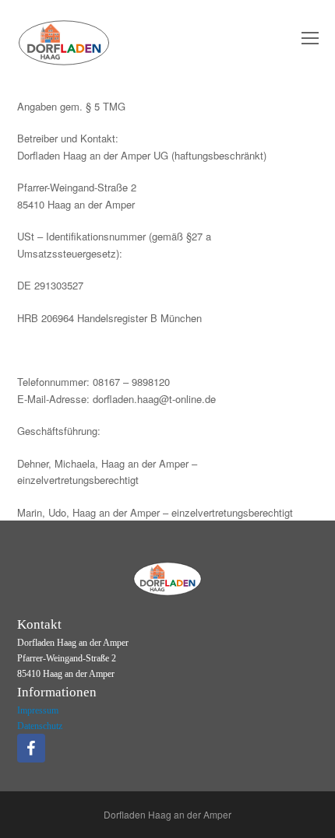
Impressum (37, 710)
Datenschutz (39, 726)
